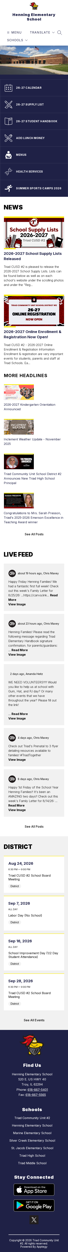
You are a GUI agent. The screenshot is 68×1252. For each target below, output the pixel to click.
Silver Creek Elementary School (32, 1140)
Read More (20, 650)
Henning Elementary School (32, 1125)
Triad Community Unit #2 (32, 1118)
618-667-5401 (38, 1090)
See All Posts (34, 534)
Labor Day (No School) (33, 915)
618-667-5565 (36, 1095)
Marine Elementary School (32, 1133)
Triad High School (32, 1155)
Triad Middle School (32, 1163)
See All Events (34, 1020)
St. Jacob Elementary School (32, 1148)
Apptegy (42, 1246)
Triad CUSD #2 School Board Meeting (29, 877)
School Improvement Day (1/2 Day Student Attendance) (33, 955)
